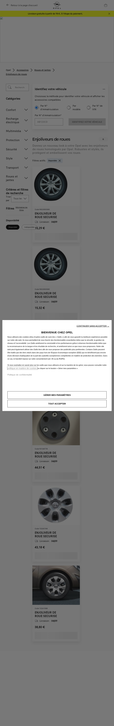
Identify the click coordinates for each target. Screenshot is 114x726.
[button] (93, 326)
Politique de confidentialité (19, 374)
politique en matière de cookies (22, 368)
